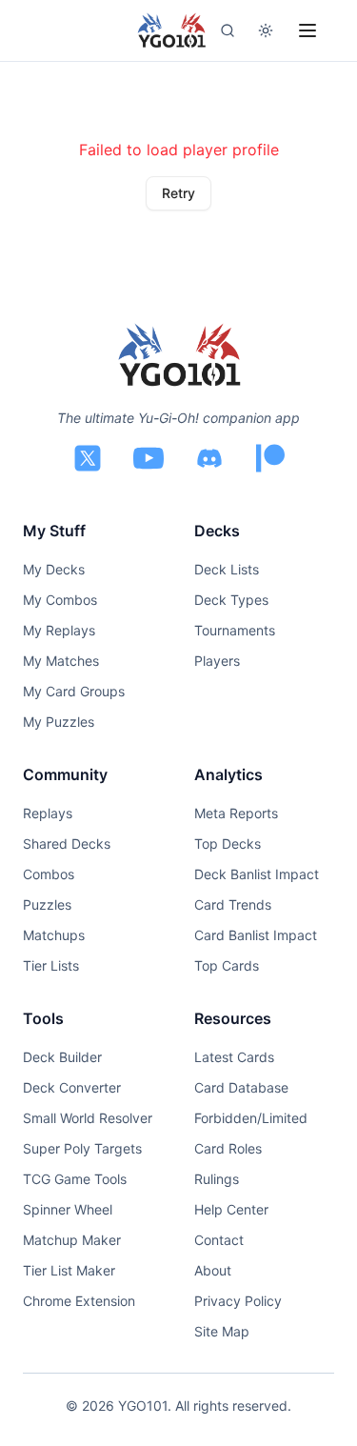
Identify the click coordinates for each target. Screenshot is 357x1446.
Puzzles (47, 904)
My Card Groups (74, 691)
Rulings (216, 1179)
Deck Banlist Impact (256, 874)
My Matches (61, 661)
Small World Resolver (87, 1118)
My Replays (59, 630)
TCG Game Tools (75, 1179)
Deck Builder (62, 1057)
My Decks (54, 569)
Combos (48, 874)
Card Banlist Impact (255, 935)
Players (217, 661)
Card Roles (228, 1148)
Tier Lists (51, 965)
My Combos (60, 600)
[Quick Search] (227, 30)
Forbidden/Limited (250, 1118)
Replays (47, 813)
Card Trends (232, 904)
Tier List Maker (69, 1270)
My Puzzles (58, 721)
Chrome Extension (79, 1301)
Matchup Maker (72, 1240)
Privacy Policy (238, 1301)
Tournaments (234, 630)
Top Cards (226, 965)
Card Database (241, 1087)
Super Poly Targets (82, 1148)
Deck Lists (226, 569)
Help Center (231, 1209)
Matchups (54, 935)
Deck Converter (72, 1087)
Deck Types (231, 600)
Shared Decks (66, 843)
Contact (219, 1240)
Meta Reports (236, 813)
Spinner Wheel (67, 1209)
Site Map (221, 1331)
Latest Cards (234, 1057)
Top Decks (227, 843)
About (212, 1270)
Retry (178, 193)
